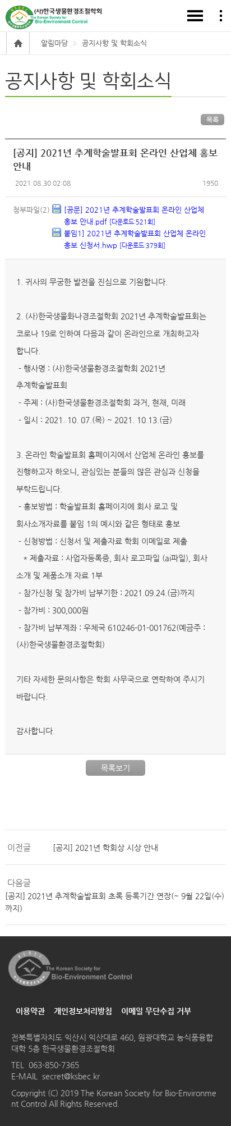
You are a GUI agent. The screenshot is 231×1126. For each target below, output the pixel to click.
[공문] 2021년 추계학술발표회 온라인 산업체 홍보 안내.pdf (134, 215)
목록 (212, 119)
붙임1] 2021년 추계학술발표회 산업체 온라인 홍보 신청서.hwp (135, 239)
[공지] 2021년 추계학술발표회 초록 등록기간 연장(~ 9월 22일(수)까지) (114, 902)
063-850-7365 (54, 1064)
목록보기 (115, 767)
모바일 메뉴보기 (195, 15)
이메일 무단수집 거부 (156, 1010)
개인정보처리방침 (83, 1010)
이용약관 (30, 1010)
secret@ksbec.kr (71, 1076)
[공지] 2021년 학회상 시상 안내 (105, 847)
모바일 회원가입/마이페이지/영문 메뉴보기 (221, 15)
